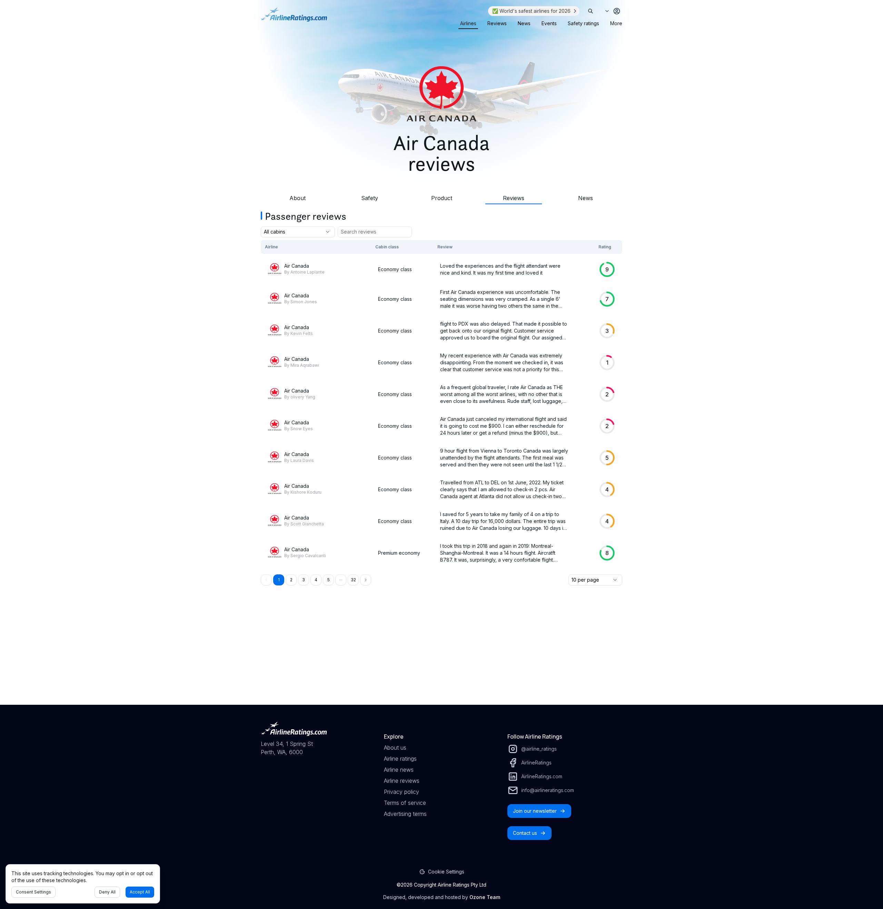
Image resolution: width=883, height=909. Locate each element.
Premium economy (399, 553)
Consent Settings (33, 892)
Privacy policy (401, 791)
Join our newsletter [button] (535, 811)
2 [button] (291, 579)
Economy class (395, 269)
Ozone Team (484, 897)
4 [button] (316, 579)
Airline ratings (400, 758)
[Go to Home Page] (294, 18)
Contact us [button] (525, 833)
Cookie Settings (446, 872)
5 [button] (328, 579)
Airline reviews (401, 780)
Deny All (107, 892)
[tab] (468, 23)
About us (395, 747)
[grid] (441, 404)
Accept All (140, 892)
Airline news (399, 769)
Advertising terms (405, 813)
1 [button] (279, 579)
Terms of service (405, 802)
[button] (340, 579)
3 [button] (303, 579)
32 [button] (353, 579)
